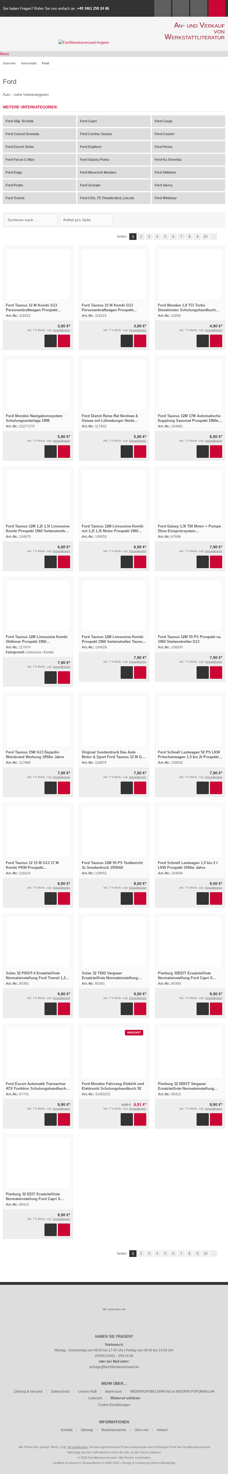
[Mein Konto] (180, 8)
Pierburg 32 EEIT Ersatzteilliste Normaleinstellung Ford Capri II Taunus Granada (33, 1199)
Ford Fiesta (163, 147)
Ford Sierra (163, 185)
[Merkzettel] (198, 8)
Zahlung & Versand (28, 1391)
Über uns (141, 1430)
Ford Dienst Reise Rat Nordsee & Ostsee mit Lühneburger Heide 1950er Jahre (110, 420)
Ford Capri (88, 121)
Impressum (113, 1391)
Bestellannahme (113, 1430)
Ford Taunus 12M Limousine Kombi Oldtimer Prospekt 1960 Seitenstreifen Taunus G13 (37, 641)
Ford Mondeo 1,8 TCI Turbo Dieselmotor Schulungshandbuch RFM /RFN (187, 310)
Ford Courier (165, 134)
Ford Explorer (91, 147)
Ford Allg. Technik (20, 121)
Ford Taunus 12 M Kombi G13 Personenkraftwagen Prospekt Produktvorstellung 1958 (31, 310)
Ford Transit (15, 198)
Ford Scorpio (90, 185)
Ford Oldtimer (165, 172)
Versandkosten (61, 330)
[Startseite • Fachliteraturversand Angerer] (83, 42)
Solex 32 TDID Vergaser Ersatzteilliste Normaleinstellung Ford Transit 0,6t (110, 978)
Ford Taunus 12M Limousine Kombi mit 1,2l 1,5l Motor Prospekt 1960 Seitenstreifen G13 (112, 531)
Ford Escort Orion (20, 147)
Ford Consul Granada (22, 134)
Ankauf (162, 1430)
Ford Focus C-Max (20, 160)
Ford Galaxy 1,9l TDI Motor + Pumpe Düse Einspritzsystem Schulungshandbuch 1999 (189, 531)
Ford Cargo (163, 121)
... (213, 237)
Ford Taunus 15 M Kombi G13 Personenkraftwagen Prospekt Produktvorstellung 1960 (107, 310)
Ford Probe (14, 185)
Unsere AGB (87, 1391)
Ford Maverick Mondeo (98, 172)
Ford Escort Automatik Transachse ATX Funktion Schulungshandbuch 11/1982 (36, 1088)
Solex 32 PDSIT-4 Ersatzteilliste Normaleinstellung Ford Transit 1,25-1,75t (37, 978)
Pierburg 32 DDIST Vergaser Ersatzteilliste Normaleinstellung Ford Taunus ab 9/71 (186, 1088)
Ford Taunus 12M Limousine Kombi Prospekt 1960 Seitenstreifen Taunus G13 (113, 641)
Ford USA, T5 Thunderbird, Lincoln (107, 198)
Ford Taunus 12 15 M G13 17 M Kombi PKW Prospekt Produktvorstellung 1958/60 (32, 867)
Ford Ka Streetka (168, 160)
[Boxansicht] (219, 220)
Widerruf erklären (125, 1398)
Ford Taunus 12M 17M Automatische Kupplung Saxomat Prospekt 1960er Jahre (189, 420)
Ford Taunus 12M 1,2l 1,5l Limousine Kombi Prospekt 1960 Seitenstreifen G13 (38, 531)
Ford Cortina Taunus (96, 134)
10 (205, 237)
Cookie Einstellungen (114, 1405)
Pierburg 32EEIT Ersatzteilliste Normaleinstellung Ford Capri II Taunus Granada (185, 978)
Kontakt (66, 1430)
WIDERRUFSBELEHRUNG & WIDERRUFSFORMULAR (172, 1391)
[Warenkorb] (217, 8)
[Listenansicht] (222, 220)
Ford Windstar (166, 198)
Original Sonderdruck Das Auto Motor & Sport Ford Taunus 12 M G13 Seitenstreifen (114, 757)
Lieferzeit (95, 1398)
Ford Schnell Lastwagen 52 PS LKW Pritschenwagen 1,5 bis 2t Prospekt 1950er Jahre (189, 757)
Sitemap (87, 1430)
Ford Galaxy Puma (94, 160)
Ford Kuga (14, 172)
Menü (4, 54)
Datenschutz (60, 1391)
